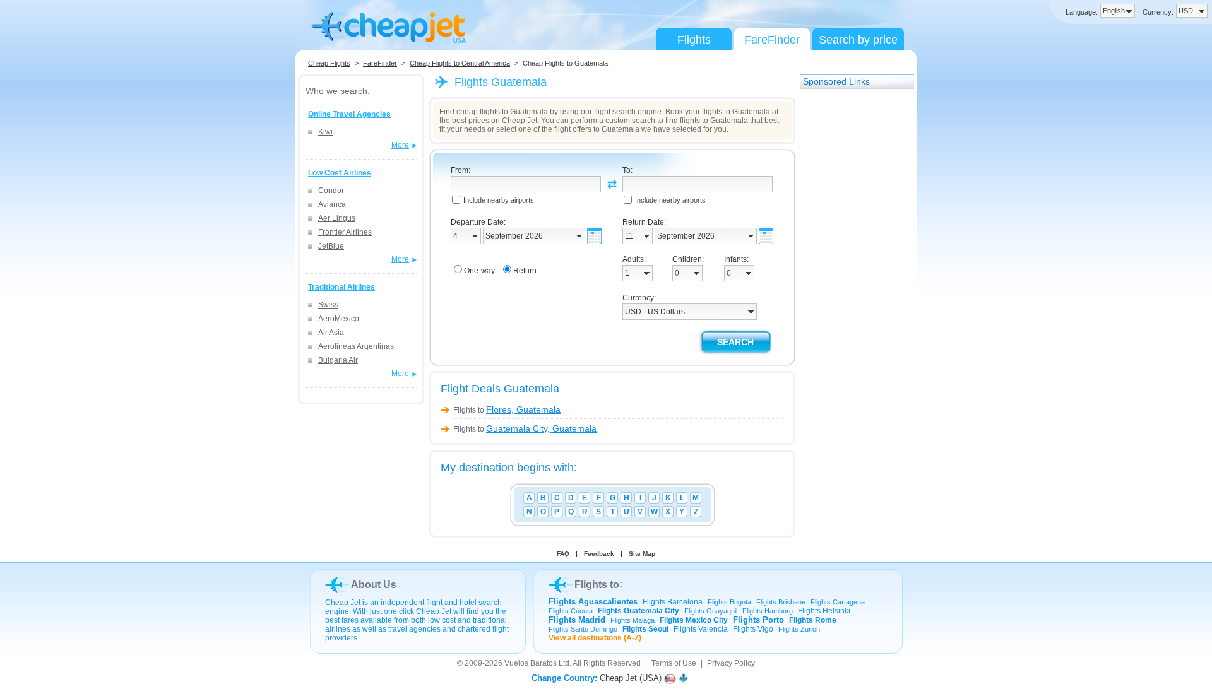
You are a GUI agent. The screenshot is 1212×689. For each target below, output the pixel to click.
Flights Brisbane (780, 602)
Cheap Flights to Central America (460, 63)
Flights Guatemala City (638, 610)
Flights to (507, 410)
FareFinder (772, 39)
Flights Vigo (753, 629)
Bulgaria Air (338, 360)
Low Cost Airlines (339, 172)
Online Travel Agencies (349, 114)
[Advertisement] (850, 286)
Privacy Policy (731, 663)
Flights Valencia (701, 629)
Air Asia (331, 332)
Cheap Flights (329, 63)
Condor (331, 190)
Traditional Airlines (341, 287)
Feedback (599, 553)
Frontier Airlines (345, 232)
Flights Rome (812, 620)
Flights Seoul (645, 629)
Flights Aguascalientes (593, 601)
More (400, 145)
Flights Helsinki (824, 610)
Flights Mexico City (694, 620)
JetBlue (331, 246)
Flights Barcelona (673, 602)
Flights (694, 39)
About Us (373, 584)
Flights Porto (758, 620)
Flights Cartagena (838, 602)
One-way (479, 270)
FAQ (563, 553)
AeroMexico (338, 318)
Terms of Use (673, 663)
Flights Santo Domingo (583, 629)
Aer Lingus (336, 218)
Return (525, 270)
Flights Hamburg (767, 611)
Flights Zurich (799, 629)
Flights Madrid (577, 620)
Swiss (328, 304)
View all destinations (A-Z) (595, 637)
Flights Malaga (632, 620)
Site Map (642, 553)
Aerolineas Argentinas (356, 346)
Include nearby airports (498, 200)
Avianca (332, 204)
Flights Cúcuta (571, 611)
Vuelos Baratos (530, 663)
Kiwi (325, 131)
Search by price (858, 39)
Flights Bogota (729, 602)
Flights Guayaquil (710, 611)
